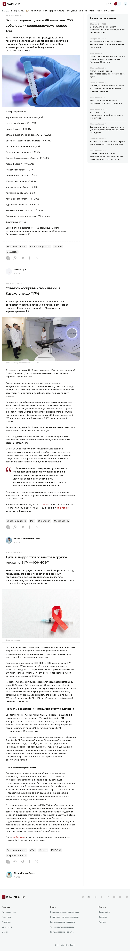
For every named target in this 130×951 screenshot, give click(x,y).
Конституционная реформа (43, 11)
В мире (43, 850)
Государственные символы (62, 922)
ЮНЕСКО (56, 850)
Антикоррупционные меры (62, 927)
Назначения (101, 11)
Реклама (102, 922)
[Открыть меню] (125, 4)
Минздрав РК (61, 521)
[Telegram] (22, 258)
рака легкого (63, 508)
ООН (32, 850)
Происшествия (9, 912)
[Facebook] (29, 258)
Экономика (7, 927)
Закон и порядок (86, 11)
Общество (12, 252)
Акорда (111, 11)
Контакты (103, 917)
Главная (58, 246)
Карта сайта (104, 912)
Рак (32, 521)
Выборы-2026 (17, 11)
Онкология (44, 521)
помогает (45, 504)
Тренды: (5, 11)
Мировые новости (16, 855)
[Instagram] (8, 258)
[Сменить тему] (117, 4)
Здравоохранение (16, 246)
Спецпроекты (63, 11)
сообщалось (19, 837)
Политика (6, 917)
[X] (37, 258)
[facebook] (101, 897)
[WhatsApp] (15, 258)
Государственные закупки (62, 932)
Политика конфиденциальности (64, 917)
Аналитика (6, 922)
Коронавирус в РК (40, 246)
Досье (74, 11)
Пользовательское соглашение (64, 912)
